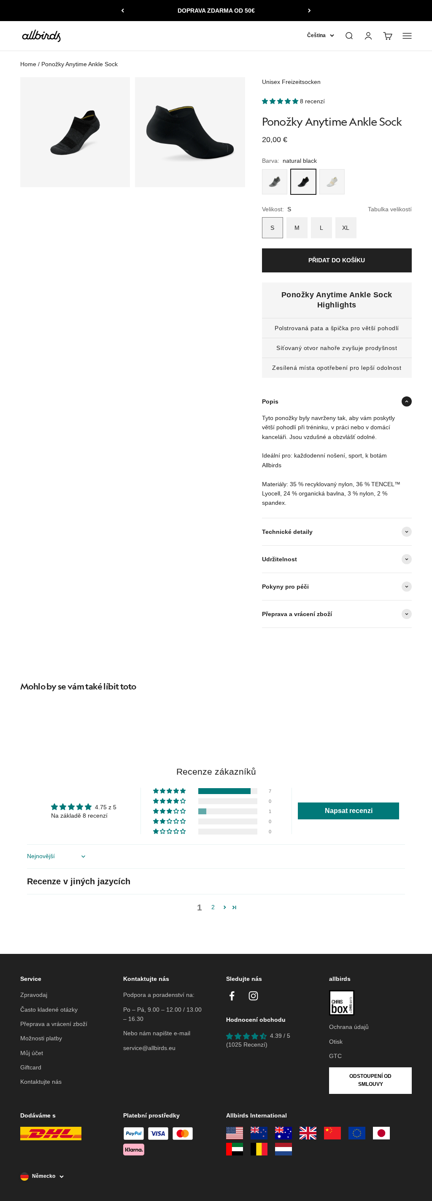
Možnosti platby (41, 1038)
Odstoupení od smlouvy (370, 1080)
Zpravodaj (33, 994)
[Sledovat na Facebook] (232, 996)
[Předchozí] (122, 10)
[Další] (309, 10)
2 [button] (213, 907)
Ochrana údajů (349, 1026)
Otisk (336, 1041)
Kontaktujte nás (41, 1081)
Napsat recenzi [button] (349, 810)
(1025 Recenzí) (246, 1044)
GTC (335, 1056)
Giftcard (30, 1067)
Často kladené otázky (49, 1009)
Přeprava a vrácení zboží (53, 1024)
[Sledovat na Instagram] (253, 996)
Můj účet (31, 1053)
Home (28, 64)
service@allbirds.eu (149, 1048)
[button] (281, 101)
